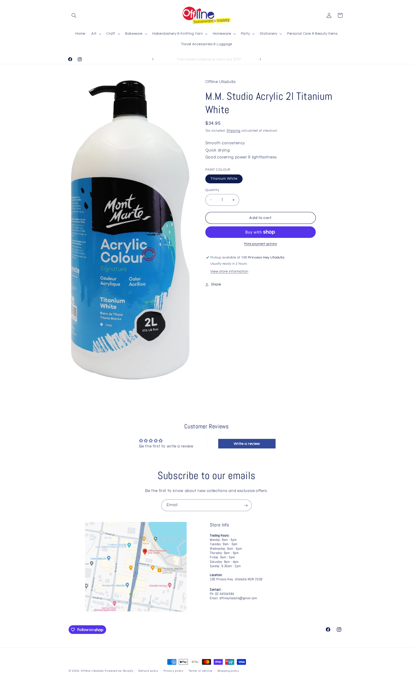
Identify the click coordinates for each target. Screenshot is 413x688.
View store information (229, 271)
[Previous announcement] (152, 59)
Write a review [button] (247, 443)
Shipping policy (228, 671)
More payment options (260, 244)
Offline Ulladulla (92, 671)
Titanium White (224, 178)
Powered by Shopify (119, 671)
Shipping (233, 130)
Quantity (212, 190)
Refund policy (148, 671)
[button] (74, 15)
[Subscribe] (245, 505)
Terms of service (200, 671)
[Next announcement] (260, 59)
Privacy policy (173, 671)
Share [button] (216, 284)
